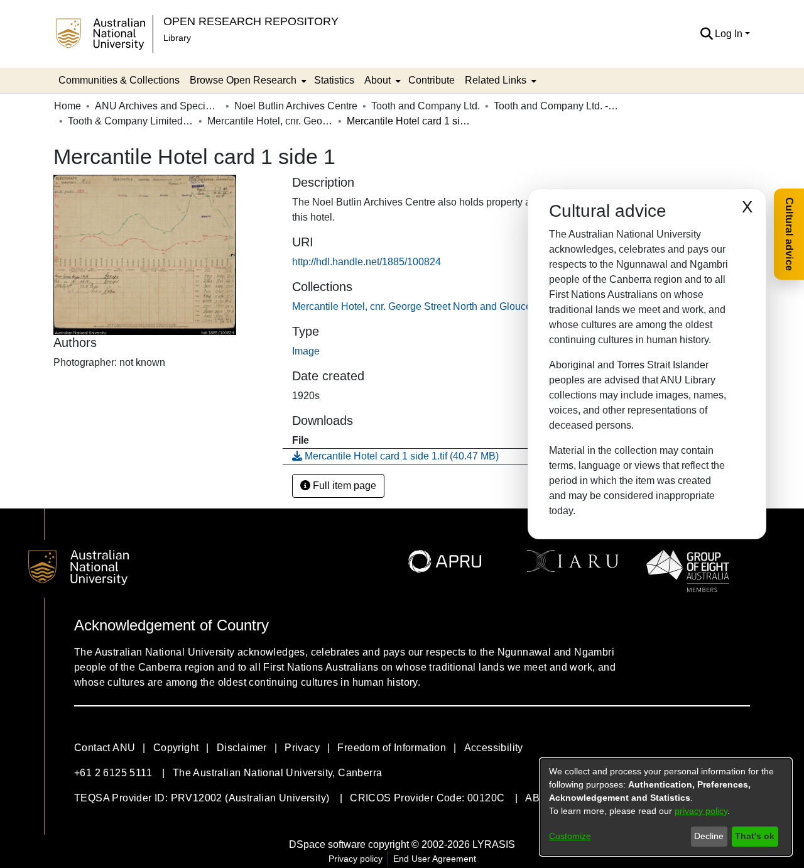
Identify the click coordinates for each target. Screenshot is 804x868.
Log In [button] (730, 33)
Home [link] (67, 106)
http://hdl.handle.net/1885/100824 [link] (366, 261)
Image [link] (306, 351)
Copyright (176, 747)
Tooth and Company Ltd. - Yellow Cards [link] (556, 106)
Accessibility (493, 747)
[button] (706, 33)
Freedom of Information (391, 747)
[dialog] (665, 807)
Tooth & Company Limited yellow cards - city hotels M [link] (130, 121)
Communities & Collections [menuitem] (119, 80)
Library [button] (177, 38)
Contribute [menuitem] (431, 80)
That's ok (754, 836)
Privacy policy (356, 859)
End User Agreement (434, 859)
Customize (570, 836)
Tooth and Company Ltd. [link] (425, 106)
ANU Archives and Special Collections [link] (157, 106)
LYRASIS (493, 844)
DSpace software (327, 844)
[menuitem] (247, 80)
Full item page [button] (343, 485)
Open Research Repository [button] (251, 21)
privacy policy (701, 811)
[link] (461, 306)
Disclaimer (242, 747)
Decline (709, 836)
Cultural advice (789, 234)
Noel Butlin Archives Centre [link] (295, 106)
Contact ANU (104, 747)
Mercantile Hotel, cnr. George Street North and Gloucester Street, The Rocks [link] (270, 121)
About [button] (377, 80)
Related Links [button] (495, 80)
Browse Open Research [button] (243, 80)
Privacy (302, 747)
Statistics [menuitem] (334, 80)
